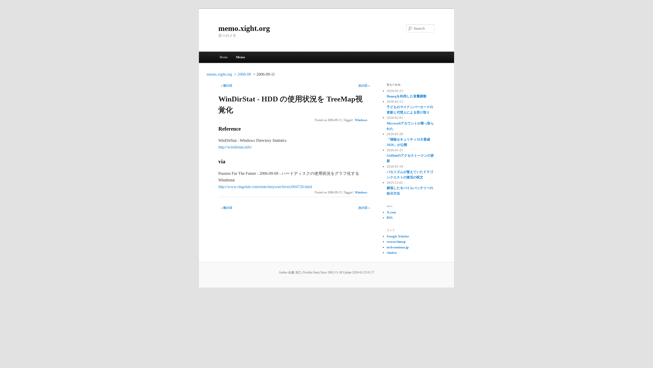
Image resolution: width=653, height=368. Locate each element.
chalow (392, 253)
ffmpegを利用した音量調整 (406, 96)
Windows (361, 120)
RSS (390, 218)
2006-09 (244, 74)
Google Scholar (398, 236)
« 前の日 (226, 85)
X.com (391, 212)
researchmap (396, 242)
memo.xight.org (244, 28)
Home (224, 57)
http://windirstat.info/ (235, 147)
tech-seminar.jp (398, 247)
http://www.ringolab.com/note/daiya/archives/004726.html (265, 187)
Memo (240, 57)
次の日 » (364, 85)
